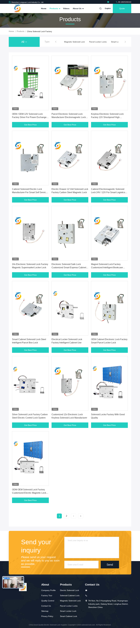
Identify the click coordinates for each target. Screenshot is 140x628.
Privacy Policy (47, 616)
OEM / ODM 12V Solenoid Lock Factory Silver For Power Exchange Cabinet (29, 117)
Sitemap (44, 611)
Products (54, 8)
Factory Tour (46, 595)
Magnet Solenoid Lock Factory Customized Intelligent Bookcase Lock (107, 267)
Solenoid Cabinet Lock (69, 595)
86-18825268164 (124, 2)
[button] (55, 41)
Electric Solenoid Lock (69, 590)
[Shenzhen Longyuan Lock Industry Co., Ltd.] (108, 2)
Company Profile (48, 590)
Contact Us (46, 606)
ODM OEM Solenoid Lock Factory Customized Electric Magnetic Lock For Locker (29, 492)
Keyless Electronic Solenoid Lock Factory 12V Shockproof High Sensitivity (107, 117)
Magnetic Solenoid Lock (74, 42)
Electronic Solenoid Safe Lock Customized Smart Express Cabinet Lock (69, 267)
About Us (77, 8)
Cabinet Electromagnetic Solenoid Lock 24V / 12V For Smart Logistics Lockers (108, 192)
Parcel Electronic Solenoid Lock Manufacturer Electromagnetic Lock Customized (69, 117)
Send (110, 564)
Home (43, 8)
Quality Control (47, 601)
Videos (66, 8)
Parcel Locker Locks (98, 42)
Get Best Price (30, 125)
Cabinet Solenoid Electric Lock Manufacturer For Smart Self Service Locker (29, 192)
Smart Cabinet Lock (68, 616)
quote (122, 8)
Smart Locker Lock (68, 611)
